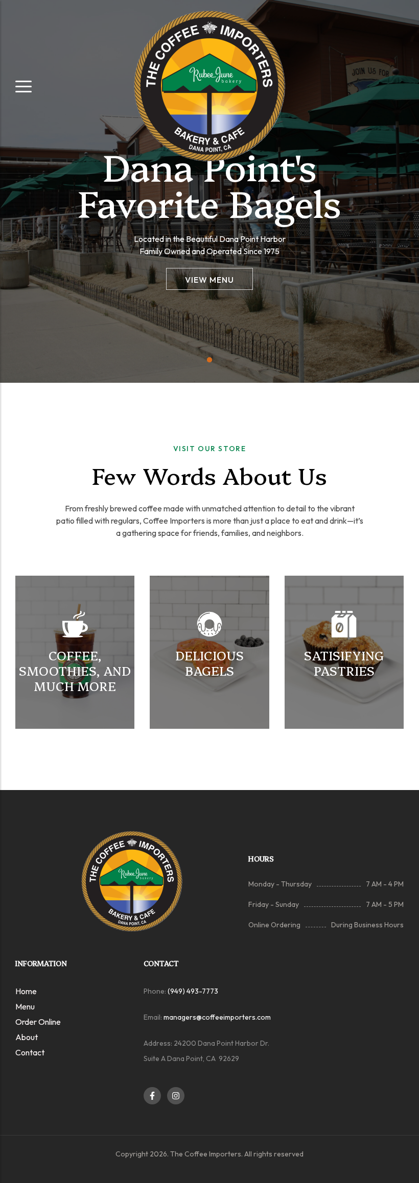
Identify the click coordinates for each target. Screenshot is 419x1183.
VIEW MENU (209, 280)
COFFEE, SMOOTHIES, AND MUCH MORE (75, 670)
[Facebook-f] (152, 1095)
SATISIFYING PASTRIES (344, 663)
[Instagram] (175, 1095)
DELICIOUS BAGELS (209, 663)
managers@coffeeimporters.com (217, 1017)
